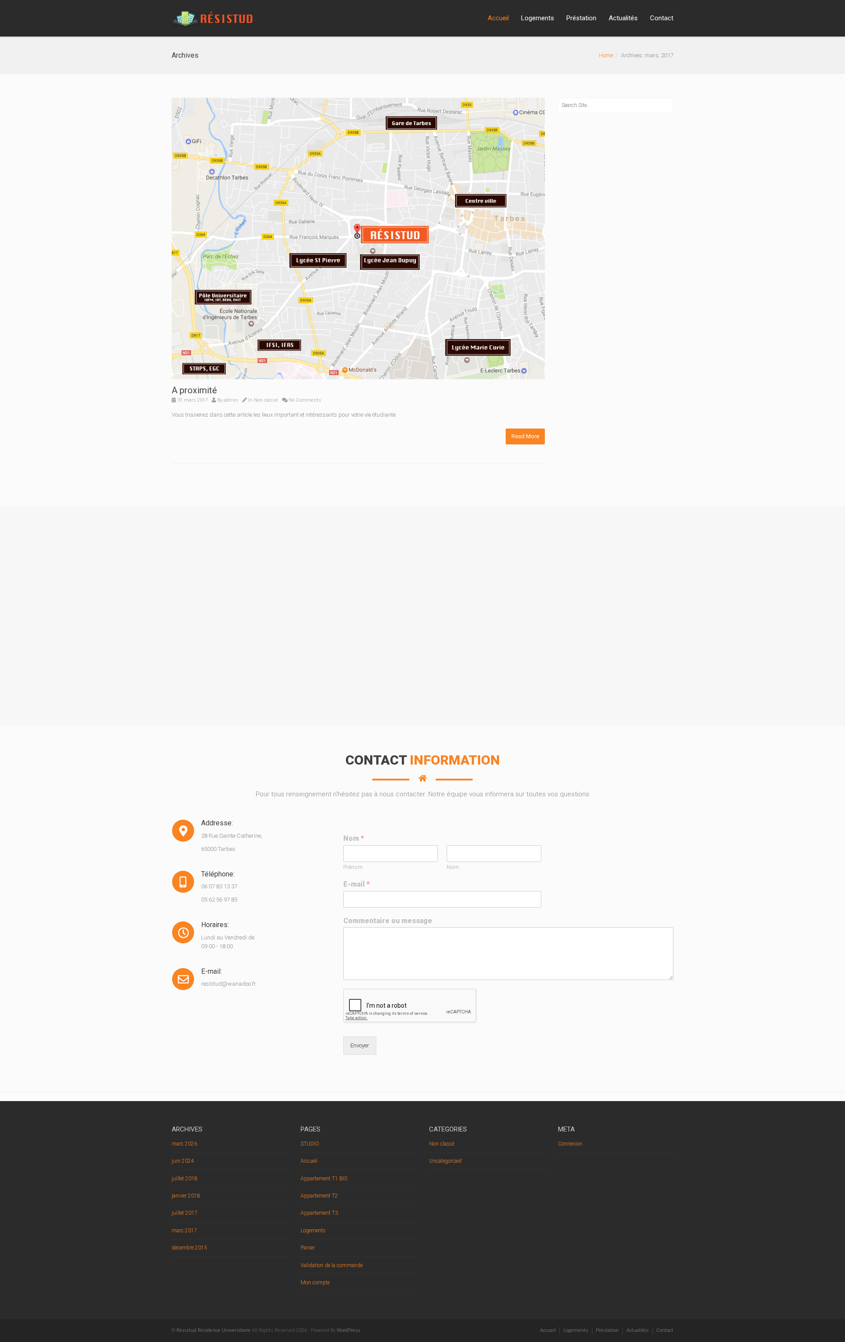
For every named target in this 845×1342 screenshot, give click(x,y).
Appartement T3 (319, 1213)
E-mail (356, 884)
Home (606, 55)
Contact (661, 18)
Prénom (353, 867)
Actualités (623, 18)
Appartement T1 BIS (324, 1179)
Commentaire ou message (387, 921)
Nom (353, 838)
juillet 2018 (185, 1179)
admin (231, 400)
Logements (537, 18)
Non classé (266, 400)
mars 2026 (184, 1144)
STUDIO (310, 1144)
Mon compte (315, 1282)
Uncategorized (445, 1161)
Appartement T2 (319, 1196)
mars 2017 (184, 1230)
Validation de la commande (332, 1265)
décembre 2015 (189, 1248)
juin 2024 (183, 1161)
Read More (525, 436)
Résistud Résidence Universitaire (213, 1330)
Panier (308, 1248)
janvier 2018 (186, 1196)
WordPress (348, 1330)
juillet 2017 (185, 1213)
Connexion (570, 1144)
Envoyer (359, 1045)
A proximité (194, 390)
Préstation (581, 18)
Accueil (498, 18)
